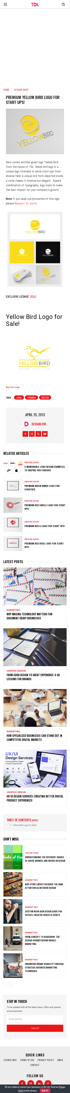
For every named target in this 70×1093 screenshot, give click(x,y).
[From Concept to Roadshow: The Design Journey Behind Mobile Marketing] (12, 938)
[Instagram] (32, 434)
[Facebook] (25, 434)
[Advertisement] (35, 48)
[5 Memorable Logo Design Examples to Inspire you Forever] (12, 466)
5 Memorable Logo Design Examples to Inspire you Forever (44, 468)
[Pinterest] (48, 1083)
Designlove (39, 424)
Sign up (35, 1028)
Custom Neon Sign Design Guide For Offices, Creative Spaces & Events (43, 913)
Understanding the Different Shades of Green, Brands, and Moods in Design (45, 858)
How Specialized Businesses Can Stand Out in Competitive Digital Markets (34, 738)
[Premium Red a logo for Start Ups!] (12, 524)
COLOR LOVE (31, 853)
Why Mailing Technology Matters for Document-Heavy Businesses (29, 616)
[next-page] (11, 984)
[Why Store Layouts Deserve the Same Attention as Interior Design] (12, 884)
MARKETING (13, 610)
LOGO (19, 397)
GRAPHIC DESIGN (16, 671)
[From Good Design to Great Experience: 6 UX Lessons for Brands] (35, 647)
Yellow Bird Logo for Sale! (25, 825)
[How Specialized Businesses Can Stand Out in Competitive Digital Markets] (35, 708)
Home (6, 89)
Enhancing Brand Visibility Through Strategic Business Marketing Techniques (44, 967)
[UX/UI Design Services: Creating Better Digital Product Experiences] (35, 768)
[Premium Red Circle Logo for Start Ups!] (12, 505)
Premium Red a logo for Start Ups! (44, 526)
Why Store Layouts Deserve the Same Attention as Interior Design (44, 885)
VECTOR (45, 397)
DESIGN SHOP (21, 89)
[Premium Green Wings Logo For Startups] (12, 485)
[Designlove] (27, 424)
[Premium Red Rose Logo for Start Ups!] (12, 543)
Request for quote (26, 203)
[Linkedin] (39, 1083)
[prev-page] (5, 984)
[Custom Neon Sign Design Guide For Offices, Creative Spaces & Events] (12, 911)
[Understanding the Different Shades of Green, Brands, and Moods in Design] (12, 857)
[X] (38, 434)
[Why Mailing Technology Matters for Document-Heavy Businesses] (35, 586)
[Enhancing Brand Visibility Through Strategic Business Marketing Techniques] (12, 965)
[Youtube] (45, 434)
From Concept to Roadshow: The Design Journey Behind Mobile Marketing (42, 940)
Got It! (45, 1090)
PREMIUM (31, 397)
